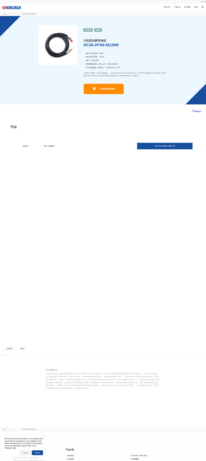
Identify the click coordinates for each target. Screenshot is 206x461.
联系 (196, 7)
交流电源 (70, 459)
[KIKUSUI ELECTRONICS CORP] (11, 7)
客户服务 (187, 7)
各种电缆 (88, 30)
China (202, 2)
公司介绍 (167, 7)
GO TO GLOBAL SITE (164, 146)
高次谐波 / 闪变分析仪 (139, 455)
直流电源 (70, 455)
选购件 (98, 30)
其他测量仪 (135, 459)
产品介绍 (177, 7)
